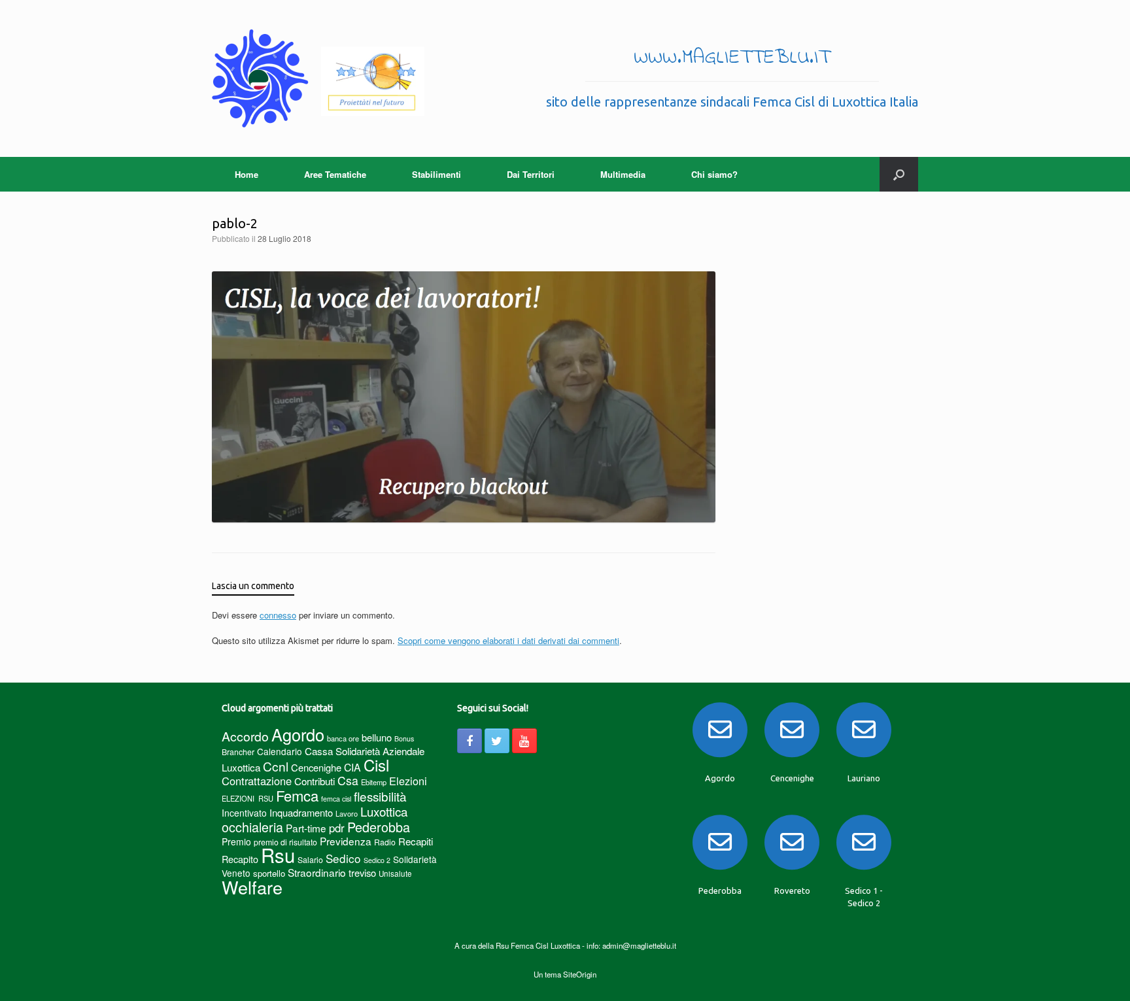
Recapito (240, 859)
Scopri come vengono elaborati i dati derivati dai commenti (508, 640)
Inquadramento (301, 812)
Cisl (376, 764)
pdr (337, 828)
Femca (297, 795)
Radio (385, 841)
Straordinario (317, 872)
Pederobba (378, 826)
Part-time (306, 828)
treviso (362, 872)
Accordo (245, 736)
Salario (310, 859)
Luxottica (383, 811)
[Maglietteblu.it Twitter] (497, 740)
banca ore (343, 738)
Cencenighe (316, 767)
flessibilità (380, 796)
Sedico (343, 858)
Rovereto (792, 890)
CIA (352, 767)
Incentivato (244, 812)
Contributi (314, 781)
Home (246, 174)
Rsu (278, 854)
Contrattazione (257, 781)
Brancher (238, 751)
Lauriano (864, 778)
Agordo (297, 734)
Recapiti (415, 841)
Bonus (404, 738)
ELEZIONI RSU (247, 798)
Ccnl (275, 766)
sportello (269, 873)
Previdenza (345, 841)
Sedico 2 (377, 860)
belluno (377, 737)
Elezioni (408, 781)
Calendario (279, 751)
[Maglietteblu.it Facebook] (469, 740)
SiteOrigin (579, 974)
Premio (236, 841)
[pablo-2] (463, 519)
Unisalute (395, 873)
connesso (278, 615)
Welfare (252, 887)
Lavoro (346, 813)
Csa (347, 780)
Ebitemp (373, 782)
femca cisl (336, 799)
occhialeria (252, 827)
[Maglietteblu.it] (318, 78)
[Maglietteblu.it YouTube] (524, 740)
